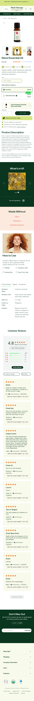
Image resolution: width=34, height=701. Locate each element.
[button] (23, 396)
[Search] (26, 9)
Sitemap (23, 693)
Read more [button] (13, 448)
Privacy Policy (7, 691)
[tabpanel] (17, 303)
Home (4, 18)
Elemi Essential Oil (12, 18)
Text (20, 622)
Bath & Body (17, 14)
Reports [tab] (15, 284)
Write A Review (17, 367)
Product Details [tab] (6, 284)
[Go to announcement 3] (19, 4)
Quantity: (4, 110)
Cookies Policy (16, 691)
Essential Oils (6, 14)
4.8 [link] (22, 61)
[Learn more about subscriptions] (16, 95)
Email (14, 622)
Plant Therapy (16, 688)
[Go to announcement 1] (15, 4)
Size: (3, 77)
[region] (16, 353)
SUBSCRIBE (28, 630)
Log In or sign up (21, 127)
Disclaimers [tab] (22, 284)
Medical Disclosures (14, 693)
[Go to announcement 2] (17, 4)
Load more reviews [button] (17, 597)
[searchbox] (11, 374)
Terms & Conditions (26, 691)
